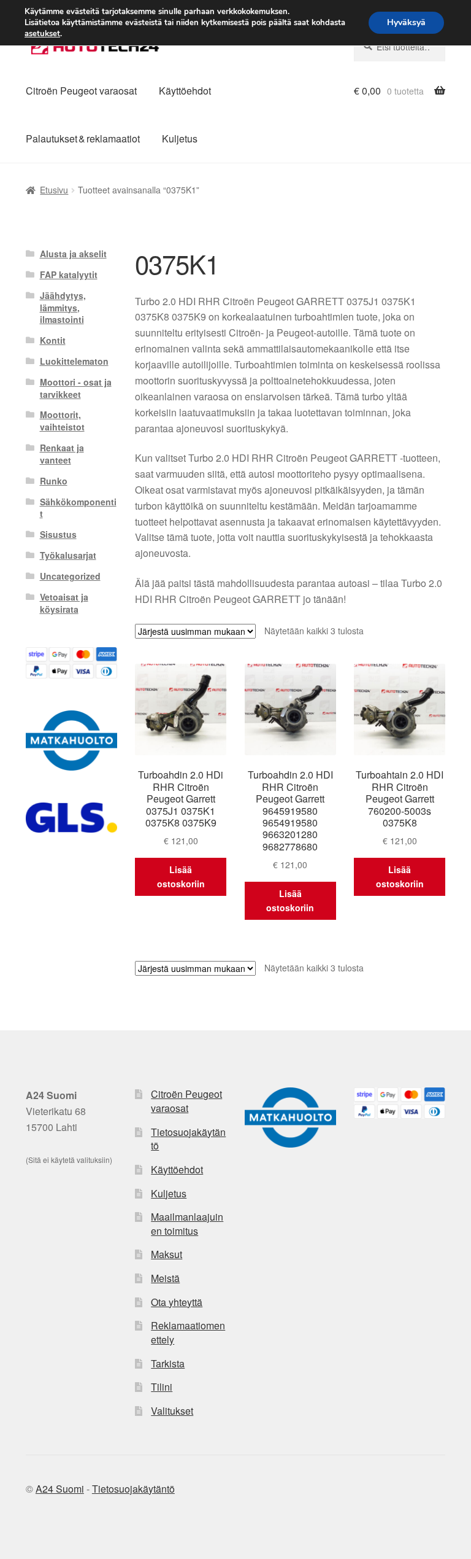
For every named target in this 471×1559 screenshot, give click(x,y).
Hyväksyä (406, 22)
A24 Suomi (60, 1489)
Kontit (53, 340)
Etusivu (54, 190)
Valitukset (172, 1411)
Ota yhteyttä (176, 1302)
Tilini (161, 1387)
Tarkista (168, 1363)
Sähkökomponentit (78, 508)
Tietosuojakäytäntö (188, 1139)
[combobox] (399, 46)
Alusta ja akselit (73, 253)
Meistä (165, 1278)
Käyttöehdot (185, 91)
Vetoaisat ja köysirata (64, 603)
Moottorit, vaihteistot (62, 420)
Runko (53, 481)
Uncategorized (70, 576)
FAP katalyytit (69, 274)
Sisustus (58, 534)
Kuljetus (179, 138)
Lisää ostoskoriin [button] (181, 876)
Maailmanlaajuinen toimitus (187, 1224)
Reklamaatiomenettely (188, 1332)
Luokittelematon (74, 361)
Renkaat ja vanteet (62, 453)
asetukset (42, 33)
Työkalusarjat (68, 555)
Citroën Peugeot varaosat (81, 91)
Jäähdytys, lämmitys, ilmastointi (63, 307)
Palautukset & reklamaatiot (83, 138)
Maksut (166, 1254)
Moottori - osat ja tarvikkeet (76, 388)
